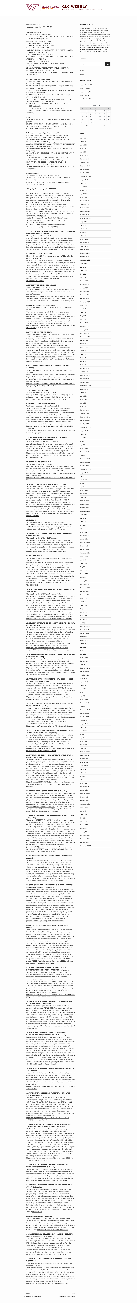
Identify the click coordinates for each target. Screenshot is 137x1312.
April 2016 (83, 570)
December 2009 (85, 835)
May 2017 (83, 525)
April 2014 (83, 654)
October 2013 (84, 675)
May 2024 (83, 232)
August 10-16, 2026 (86, 92)
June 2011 (83, 772)
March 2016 (84, 574)
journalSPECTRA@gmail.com (36, 847)
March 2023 (84, 281)
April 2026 (83, 152)
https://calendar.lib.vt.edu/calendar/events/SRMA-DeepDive (47, 1283)
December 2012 (85, 710)
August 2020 (84, 389)
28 (82, 122)
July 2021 (83, 350)
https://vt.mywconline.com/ (37, 222)
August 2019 (84, 431)
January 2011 (84, 790)
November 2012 (85, 713)
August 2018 (84, 473)
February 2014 (84, 661)
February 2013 (84, 703)
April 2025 (83, 194)
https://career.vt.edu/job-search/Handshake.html (45, 207)
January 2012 (84, 748)
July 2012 (83, 727)
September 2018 (85, 469)
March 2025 (84, 197)
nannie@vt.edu (37, 1212)
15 (86, 116)
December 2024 (85, 208)
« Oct (86, 125)
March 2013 (84, 699)
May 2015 (83, 609)
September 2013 (85, 678)
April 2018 (83, 487)
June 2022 (83, 312)
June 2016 (83, 563)
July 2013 (83, 685)
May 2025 (83, 190)
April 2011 (83, 779)
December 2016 (85, 542)
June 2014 (83, 647)
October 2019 (84, 424)
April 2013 (83, 696)
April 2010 (83, 821)
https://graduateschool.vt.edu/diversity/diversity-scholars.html (47, 668)
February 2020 (84, 410)
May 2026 (83, 148)
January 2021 (84, 371)
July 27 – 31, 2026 (85, 99)
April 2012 (83, 738)
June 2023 (83, 270)
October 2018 (84, 466)
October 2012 (84, 717)
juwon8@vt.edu (39, 1180)
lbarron (46, 24)
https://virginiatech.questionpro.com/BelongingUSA (44, 453)
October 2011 (84, 758)
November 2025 (85, 169)
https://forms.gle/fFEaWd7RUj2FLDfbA (41, 806)
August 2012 (84, 724)
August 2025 (84, 180)
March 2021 (84, 364)
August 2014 (84, 640)
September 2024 (85, 218)
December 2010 (85, 793)
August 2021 (84, 347)
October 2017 (84, 507)
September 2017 (85, 511)
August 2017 (84, 514)
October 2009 (84, 842)
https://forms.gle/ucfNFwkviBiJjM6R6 (53, 880)
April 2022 (83, 319)
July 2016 (83, 560)
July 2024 (83, 225)
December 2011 (85, 751)
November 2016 (85, 546)
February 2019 (84, 452)
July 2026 (83, 141)
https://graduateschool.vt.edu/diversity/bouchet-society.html (47, 648)
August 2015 (84, 598)
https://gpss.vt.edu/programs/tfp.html (39, 726)
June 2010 (83, 814)
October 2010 (84, 800)
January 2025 (84, 204)
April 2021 (83, 361)
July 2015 (83, 602)
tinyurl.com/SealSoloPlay (35, 281)
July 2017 (83, 518)
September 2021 (85, 343)
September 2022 (85, 302)
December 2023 (85, 249)
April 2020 (83, 403)
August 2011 (84, 765)
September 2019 (85, 427)
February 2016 (84, 577)
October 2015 (84, 591)
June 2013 (83, 689)
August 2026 (84, 138)
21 (82, 119)
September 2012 (85, 720)
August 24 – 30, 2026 (86, 85)
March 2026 (84, 155)
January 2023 (84, 288)
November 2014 (85, 629)
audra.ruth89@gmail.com (58, 399)
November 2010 (85, 797)
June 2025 (83, 187)
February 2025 (84, 201)
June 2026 (83, 145)
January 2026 (84, 162)
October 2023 (84, 256)
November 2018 (85, 462)
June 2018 (83, 480)
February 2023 (84, 284)
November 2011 (85, 755)
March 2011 (84, 783)
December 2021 (85, 333)
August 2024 (84, 222)
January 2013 (84, 706)
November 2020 (85, 378)
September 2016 (85, 553)
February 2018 (84, 493)
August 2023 (84, 263)
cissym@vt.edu (31, 699)
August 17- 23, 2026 (86, 88)
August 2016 (84, 556)
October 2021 (84, 340)
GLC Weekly (74, 7)
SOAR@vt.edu (31, 328)
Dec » (104, 125)
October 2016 (84, 549)
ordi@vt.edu (70, 301)
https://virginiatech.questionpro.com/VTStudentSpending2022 (48, 1158)
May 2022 (83, 316)
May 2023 (83, 274)
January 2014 (84, 664)
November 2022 (85, 295)
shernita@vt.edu (63, 650)
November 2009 (85, 839)
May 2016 (83, 567)
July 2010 (83, 811)
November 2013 (85, 671)
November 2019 (85, 420)
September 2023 (85, 260)
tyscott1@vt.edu (31, 1028)
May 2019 (83, 441)
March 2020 (84, 406)
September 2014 (85, 636)
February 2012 (84, 744)
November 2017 (85, 504)
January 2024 (84, 246)
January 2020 (84, 413)
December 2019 (85, 417)
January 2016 (84, 581)
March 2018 (84, 490)
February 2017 (84, 535)
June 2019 (83, 438)
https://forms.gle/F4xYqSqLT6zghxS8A (40, 963)
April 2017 (83, 528)
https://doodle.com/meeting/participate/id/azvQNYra (54, 580)
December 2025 (85, 166)
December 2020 (85, 375)
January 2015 (84, 623)
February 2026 (84, 159)
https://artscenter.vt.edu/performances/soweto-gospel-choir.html (49, 618)
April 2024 (83, 235)
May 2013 (83, 692)
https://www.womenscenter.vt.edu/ (44, 357)
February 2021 (84, 368)
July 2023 (83, 267)
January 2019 (84, 455)
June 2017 (83, 521)
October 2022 (84, 298)
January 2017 (84, 539)
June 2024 (83, 228)
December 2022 (85, 291)
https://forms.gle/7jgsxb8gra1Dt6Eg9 (44, 1059)
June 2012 (83, 731)
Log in (82, 74)
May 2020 (83, 399)
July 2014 (83, 643)
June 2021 (83, 354)
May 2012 (83, 734)
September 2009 (85, 846)
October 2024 (84, 215)
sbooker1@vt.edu (38, 457)
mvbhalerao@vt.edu (50, 997)
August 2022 (84, 305)
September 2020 (85, 385)
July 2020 (83, 392)
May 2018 (83, 483)
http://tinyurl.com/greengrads (62, 809)
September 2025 (85, 176)
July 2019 (83, 434)
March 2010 (84, 825)
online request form (35, 202)
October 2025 (84, 173)
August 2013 (84, 682)
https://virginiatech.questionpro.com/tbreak (52, 1229)
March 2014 (84, 657)
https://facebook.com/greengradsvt (38, 804)
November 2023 (85, 253)
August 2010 (84, 807)
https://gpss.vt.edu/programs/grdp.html (40, 697)
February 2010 (84, 828)
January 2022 (84, 330)
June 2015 (83, 605)
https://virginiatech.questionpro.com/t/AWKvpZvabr (50, 1254)
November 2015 (85, 588)
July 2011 (83, 769)
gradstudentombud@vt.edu (37, 227)
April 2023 (83, 277)
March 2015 (84, 616)
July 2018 (83, 476)
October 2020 (84, 382)
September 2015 (85, 595)
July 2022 (83, 309)
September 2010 (85, 804)
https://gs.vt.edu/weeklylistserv (97, 51)
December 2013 (85, 668)
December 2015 (85, 584)
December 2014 (85, 626)
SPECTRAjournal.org (44, 849)
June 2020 (83, 396)
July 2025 (83, 183)
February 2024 (84, 242)
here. (63, 213)
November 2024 (85, 211)
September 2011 (85, 762)
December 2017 (85, 500)
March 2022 (84, 323)
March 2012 (84, 741)
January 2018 (84, 497)
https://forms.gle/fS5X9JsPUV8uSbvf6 (39, 782)
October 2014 (84, 633)
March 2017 (84, 532)
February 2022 (84, 326)
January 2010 (84, 832)
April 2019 (83, 445)
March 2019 (84, 448)
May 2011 (83, 776)
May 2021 (83, 357)
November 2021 (85, 337)
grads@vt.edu (59, 784)
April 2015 (83, 612)
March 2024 (84, 239)
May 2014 (83, 650)
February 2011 (84, 786)
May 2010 (83, 818)
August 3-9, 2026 (85, 95)
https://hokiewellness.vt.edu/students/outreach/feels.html (46, 551)
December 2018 (85, 459)
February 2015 (84, 619)
